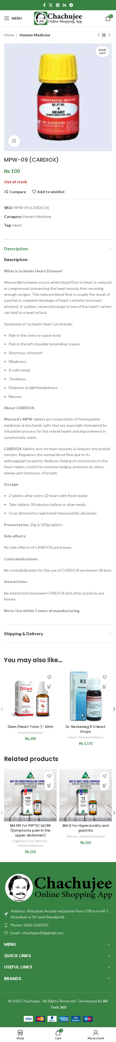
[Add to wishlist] (49, 677)
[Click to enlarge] (14, 141)
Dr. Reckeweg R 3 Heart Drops (85, 729)
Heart (17, 225)
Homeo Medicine (35, 35)
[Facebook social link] (44, 5)
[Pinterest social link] (57, 5)
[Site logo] (58, 18)
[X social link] (50, 5)
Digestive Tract (23, 841)
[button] (49, 686)
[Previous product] (98, 35)
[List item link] (58, 925)
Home (9, 35)
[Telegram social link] (71, 5)
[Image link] (58, 887)
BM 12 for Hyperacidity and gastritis (86, 828)
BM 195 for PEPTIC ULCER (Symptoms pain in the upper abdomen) (30, 830)
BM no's (41, 841)
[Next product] (109, 35)
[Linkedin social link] (64, 5)
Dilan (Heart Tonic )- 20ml (30, 726)
